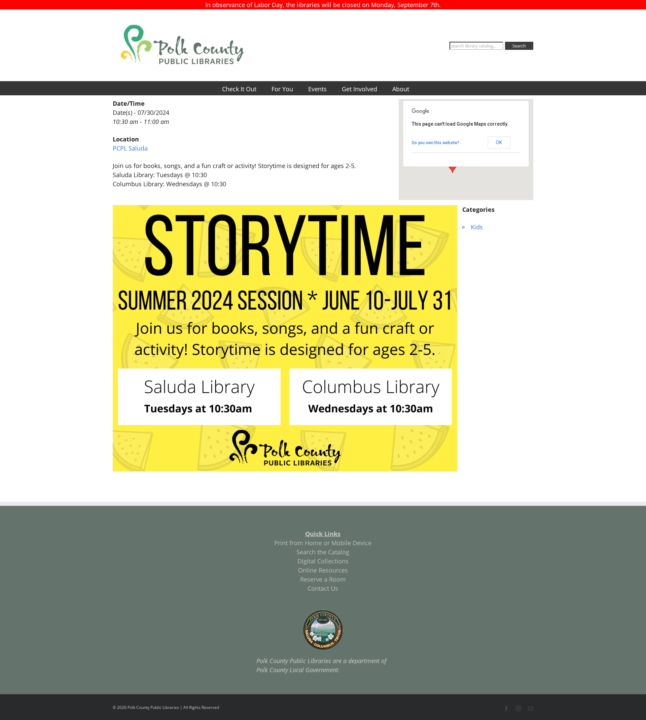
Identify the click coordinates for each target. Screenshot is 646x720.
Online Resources (323, 570)
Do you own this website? (435, 142)
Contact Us (323, 588)
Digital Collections (323, 561)
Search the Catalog (322, 552)
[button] (452, 166)
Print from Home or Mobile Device (322, 543)
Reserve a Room (323, 579)
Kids (477, 227)
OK (499, 142)
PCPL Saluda (130, 148)
